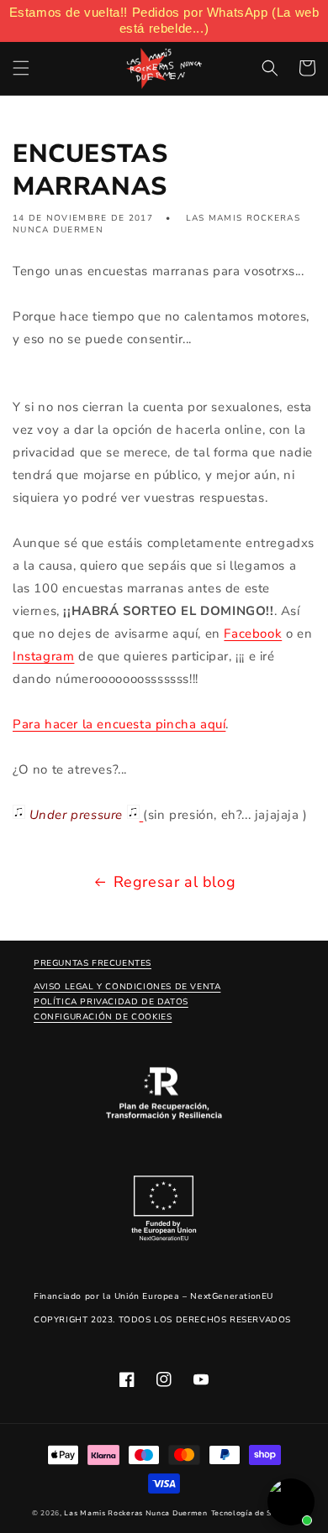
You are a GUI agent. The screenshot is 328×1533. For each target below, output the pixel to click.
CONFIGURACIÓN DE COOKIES (103, 1017)
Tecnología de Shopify (254, 1513)
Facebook (253, 633)
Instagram (43, 656)
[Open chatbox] (291, 1501)
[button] (21, 68)
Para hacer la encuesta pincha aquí (119, 724)
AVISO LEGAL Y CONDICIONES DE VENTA (127, 987)
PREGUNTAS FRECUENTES (92, 963)
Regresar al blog (175, 882)
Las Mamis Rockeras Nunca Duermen (135, 1513)
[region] (164, 21)
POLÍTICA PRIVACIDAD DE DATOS (111, 1002)
